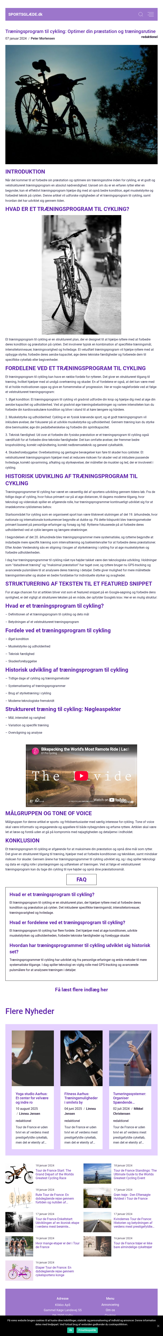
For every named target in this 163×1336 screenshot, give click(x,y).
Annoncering (110, 1305)
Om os (110, 1310)
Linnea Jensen (29, 1114)
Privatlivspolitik (87, 1330)
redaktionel (149, 37)
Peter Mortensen (43, 38)
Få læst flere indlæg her (81, 990)
